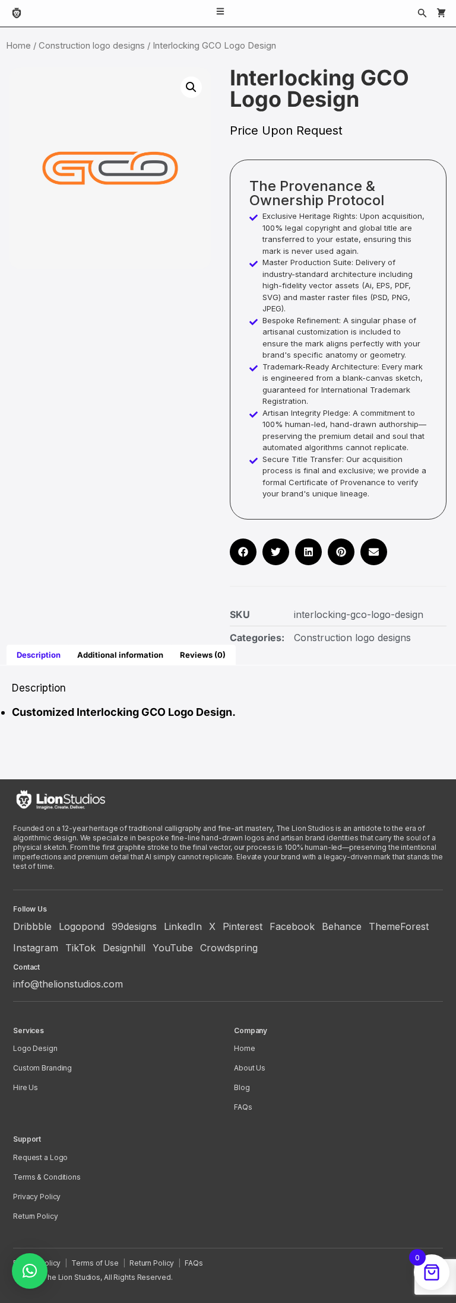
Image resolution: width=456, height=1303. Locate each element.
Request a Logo (40, 1157)
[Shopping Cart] (441, 13)
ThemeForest (399, 926)
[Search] (422, 13)
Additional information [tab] (120, 655)
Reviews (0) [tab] (203, 655)
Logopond (81, 926)
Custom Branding (42, 1067)
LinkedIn (183, 926)
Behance (342, 926)
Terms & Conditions (47, 1177)
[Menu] (220, 13)
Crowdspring (229, 948)
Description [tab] (39, 655)
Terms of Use (95, 1263)
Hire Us (25, 1087)
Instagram (35, 948)
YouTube (173, 948)
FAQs (243, 1107)
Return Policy (35, 1216)
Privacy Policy (37, 1196)
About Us (249, 1067)
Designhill (124, 948)
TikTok (80, 948)
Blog (242, 1087)
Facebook (292, 926)
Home (18, 45)
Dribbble (32, 926)
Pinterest (242, 926)
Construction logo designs (92, 45)
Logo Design (35, 1048)
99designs (134, 926)
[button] (191, 87)
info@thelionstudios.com (68, 984)
